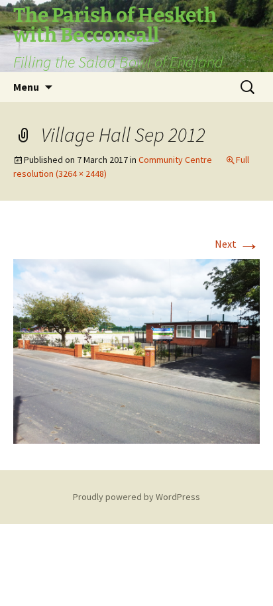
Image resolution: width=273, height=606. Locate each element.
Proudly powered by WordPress (136, 497)
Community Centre (175, 160)
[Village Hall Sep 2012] (136, 349)
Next (237, 243)
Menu (26, 86)
